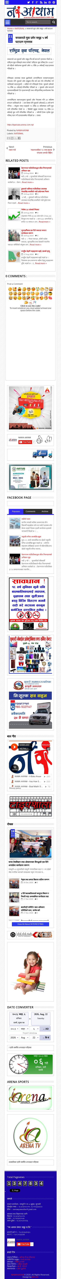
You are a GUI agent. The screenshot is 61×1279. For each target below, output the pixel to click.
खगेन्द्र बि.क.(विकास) (27, 1257)
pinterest (54, 2)
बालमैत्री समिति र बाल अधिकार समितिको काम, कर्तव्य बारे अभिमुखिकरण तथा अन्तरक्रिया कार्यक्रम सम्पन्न (33, 908)
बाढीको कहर (26, 519)
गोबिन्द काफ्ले (19, 1262)
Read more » (28, 182)
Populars (16, 511)
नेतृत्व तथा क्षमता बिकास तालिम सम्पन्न (35, 879)
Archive (45, 511)
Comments (30, 511)
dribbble (49, 2)
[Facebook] (23, 457)
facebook (33, 2)
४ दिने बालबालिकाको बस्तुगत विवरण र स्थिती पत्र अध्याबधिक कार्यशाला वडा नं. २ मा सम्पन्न (35, 895)
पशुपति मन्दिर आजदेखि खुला (31, 537)
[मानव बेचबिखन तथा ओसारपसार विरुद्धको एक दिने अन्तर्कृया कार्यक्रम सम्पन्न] (30, 844)
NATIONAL (19, 133)
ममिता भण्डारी (22, 1264)
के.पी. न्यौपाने (22, 1266)
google (37, 2)
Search (53, 22)
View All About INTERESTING (30, 924)
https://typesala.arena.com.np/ (20, 125)
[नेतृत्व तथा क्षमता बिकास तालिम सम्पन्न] (14, 883)
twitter (28, 2)
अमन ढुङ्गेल (21, 1268)
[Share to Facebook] (19, 138)
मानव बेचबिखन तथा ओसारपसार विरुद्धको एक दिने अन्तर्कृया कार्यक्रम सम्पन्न (28, 863)
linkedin (45, 2)
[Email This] (8, 138)
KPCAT (35, 1277)
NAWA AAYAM (22, 130)
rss (41, 2)
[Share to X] (15, 138)
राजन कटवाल (25, 1259)
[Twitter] (38, 457)
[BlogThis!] (12, 138)
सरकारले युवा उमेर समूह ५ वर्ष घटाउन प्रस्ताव (31, 40)
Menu (7, 2)
